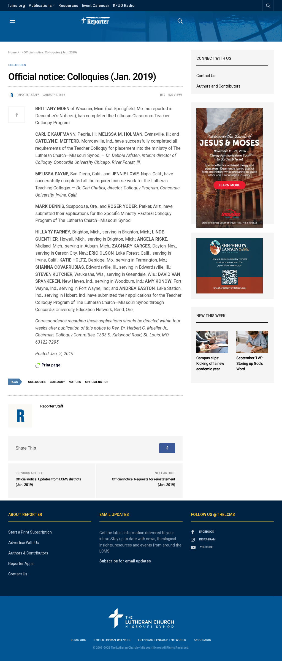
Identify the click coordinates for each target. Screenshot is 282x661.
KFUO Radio (124, 5)
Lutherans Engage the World (162, 640)
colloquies (37, 381)
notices (75, 381)
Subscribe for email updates (125, 561)
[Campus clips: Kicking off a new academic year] (212, 342)
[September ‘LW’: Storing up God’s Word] (252, 342)
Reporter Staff (28, 94)
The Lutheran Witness (112, 640)
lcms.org (16, 5)
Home (12, 52)
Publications (40, 5)
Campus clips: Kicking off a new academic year (210, 363)
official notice (96, 381)
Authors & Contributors (28, 553)
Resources (68, 5)
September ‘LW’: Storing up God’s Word (249, 363)
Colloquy (57, 381)
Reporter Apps (21, 563)
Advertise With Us (23, 542)
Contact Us (205, 76)
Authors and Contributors (218, 86)
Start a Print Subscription (30, 532)
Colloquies (17, 65)
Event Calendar (95, 5)
